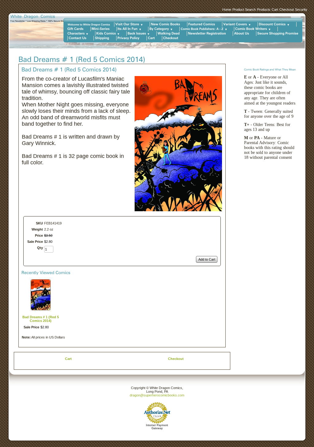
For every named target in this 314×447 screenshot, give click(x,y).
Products (263, 9)
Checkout (286, 9)
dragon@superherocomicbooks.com (157, 395)
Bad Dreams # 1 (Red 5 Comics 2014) (40, 319)
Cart (275, 9)
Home (226, 9)
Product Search (244, 9)
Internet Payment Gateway (157, 427)
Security (301, 9)
